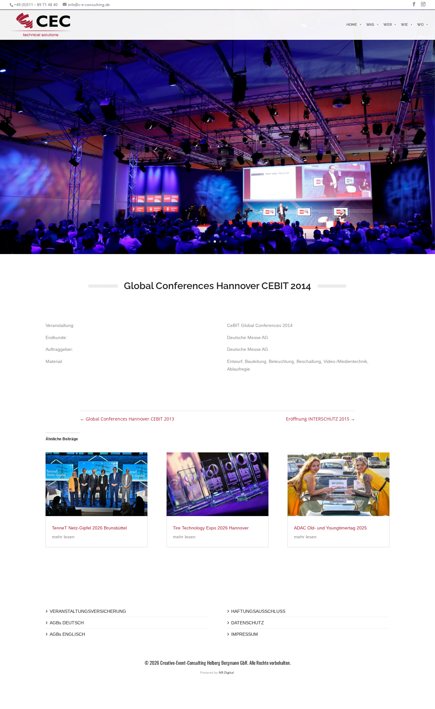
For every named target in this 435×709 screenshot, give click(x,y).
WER (387, 25)
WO (420, 25)
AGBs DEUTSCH (67, 622)
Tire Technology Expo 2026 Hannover (211, 527)
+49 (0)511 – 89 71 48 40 (36, 4)
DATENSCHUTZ (247, 622)
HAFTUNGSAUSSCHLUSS (258, 611)
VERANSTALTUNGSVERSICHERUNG (88, 611)
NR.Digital (226, 672)
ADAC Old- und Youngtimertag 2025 (330, 527)
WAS (370, 25)
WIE (404, 25)
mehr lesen (63, 536)
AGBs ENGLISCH (67, 634)
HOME (351, 25)
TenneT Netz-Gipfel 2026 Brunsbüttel (89, 527)
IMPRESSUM (244, 634)
